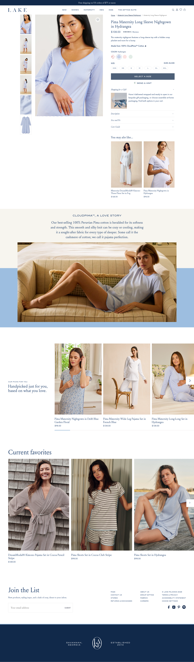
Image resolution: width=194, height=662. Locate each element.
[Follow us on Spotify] (184, 607)
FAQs (113, 592)
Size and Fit (115, 120)
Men (102, 10)
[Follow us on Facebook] (169, 607)
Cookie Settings (170, 601)
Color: (118, 52)
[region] (140, 68)
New (64, 10)
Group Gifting (147, 595)
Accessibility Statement (174, 598)
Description (115, 113)
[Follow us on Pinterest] (179, 607)
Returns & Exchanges (121, 601)
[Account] (177, 11)
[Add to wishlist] (97, 19)
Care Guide (115, 126)
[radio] (113, 57)
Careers (144, 601)
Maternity (89, 10)
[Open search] (173, 10)
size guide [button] (169, 63)
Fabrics (144, 598)
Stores (114, 598)
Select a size (142, 76)
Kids (111, 10)
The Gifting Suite (127, 10)
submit (68, 608)
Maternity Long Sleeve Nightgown (129, 15)
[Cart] (184, 11)
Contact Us (116, 595)
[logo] (17, 10)
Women (75, 10)
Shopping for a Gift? (119, 89)
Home (113, 15)
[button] (190, 381)
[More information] (145, 46)
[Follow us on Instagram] (174, 607)
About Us (144, 592)
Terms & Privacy (170, 595)
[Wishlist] (180, 10)
